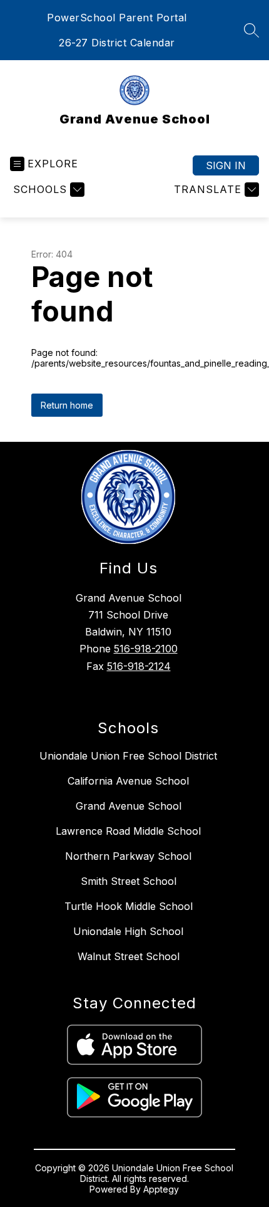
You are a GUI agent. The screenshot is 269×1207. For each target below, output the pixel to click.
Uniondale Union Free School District (128, 756)
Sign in (226, 165)
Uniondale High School (128, 931)
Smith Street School (128, 881)
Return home (67, 405)
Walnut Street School (129, 956)
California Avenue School (128, 781)
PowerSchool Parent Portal (117, 17)
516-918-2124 (139, 666)
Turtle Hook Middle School (128, 906)
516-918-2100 (146, 648)
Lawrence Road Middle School (128, 831)
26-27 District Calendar (117, 42)
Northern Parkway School (128, 856)
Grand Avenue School (128, 806)
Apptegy (161, 1189)
